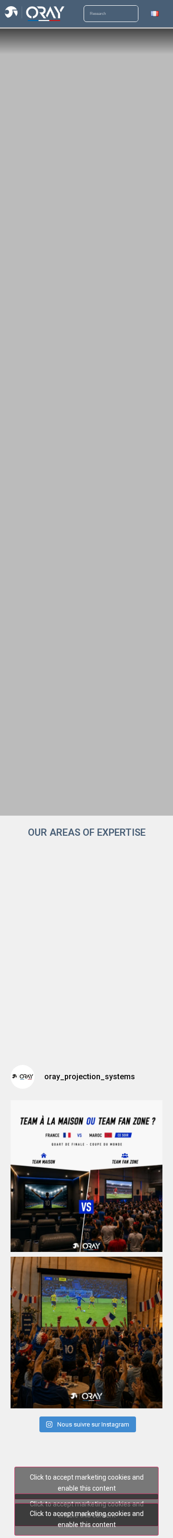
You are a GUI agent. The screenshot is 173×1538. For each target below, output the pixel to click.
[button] (11, 41)
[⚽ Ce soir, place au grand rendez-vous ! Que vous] (87, 1176)
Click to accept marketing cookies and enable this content (87, 1482)
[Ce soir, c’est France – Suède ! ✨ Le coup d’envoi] (87, 1332)
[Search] (129, 14)
